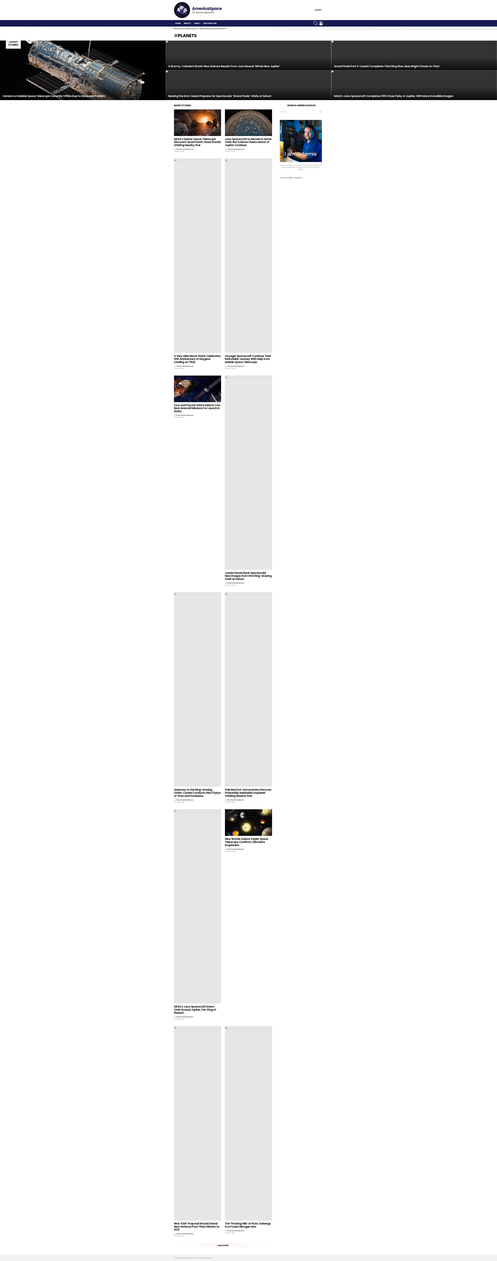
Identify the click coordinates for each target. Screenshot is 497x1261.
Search (320, 112)
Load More (222, 1245)
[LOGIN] (321, 23)
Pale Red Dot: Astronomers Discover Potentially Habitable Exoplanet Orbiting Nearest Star (248, 793)
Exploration (210, 23)
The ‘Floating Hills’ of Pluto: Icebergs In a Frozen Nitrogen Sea (248, 1225)
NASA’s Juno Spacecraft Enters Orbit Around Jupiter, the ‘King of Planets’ (195, 1010)
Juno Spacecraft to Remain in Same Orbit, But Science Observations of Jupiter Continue (248, 142)
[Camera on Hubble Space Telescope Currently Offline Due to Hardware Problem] (83, 70)
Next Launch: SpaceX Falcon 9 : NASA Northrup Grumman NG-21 (200, 28)
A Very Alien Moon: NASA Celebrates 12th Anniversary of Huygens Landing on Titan (197, 359)
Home (178, 23)
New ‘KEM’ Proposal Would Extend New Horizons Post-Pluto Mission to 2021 (196, 1226)
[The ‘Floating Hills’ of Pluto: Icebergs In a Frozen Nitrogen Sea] (248, 1123)
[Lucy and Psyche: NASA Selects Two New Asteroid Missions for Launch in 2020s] (197, 389)
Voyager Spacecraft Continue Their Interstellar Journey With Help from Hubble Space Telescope (248, 359)
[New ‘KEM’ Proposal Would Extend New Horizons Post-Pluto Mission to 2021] (197, 1123)
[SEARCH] (315, 23)
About (187, 23)
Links (197, 23)
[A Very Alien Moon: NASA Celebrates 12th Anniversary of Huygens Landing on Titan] (197, 256)
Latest (318, 10)
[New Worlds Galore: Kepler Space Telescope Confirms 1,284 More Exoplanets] (248, 822)
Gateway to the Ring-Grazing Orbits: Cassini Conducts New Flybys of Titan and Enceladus (197, 793)
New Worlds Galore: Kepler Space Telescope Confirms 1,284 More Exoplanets (246, 842)
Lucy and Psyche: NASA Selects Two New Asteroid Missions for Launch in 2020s (197, 408)
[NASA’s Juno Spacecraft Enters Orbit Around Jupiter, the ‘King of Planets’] (197, 906)
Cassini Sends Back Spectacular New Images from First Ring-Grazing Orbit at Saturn (248, 576)
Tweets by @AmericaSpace (291, 178)
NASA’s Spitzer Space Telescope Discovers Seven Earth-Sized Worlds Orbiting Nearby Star (197, 142)
